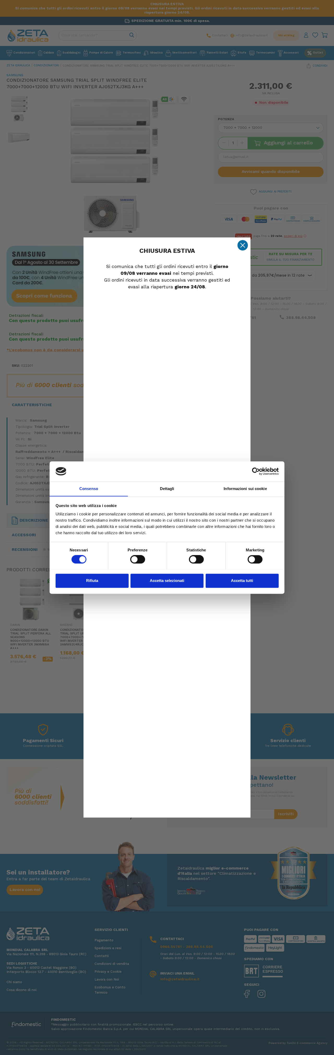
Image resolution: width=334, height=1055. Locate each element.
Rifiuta (92, 580)
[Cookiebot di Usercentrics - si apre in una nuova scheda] (256, 471)
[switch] (137, 559)
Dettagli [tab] (167, 488)
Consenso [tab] (88, 488)
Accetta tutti (242, 580)
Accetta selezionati (167, 580)
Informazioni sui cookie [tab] (245, 488)
